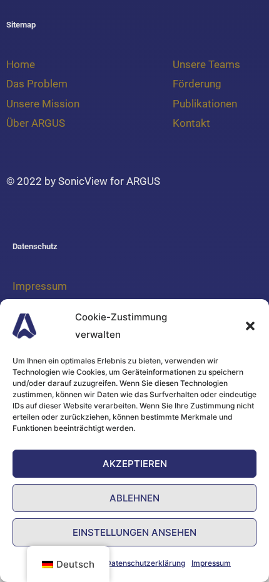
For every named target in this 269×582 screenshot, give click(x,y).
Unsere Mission (42, 103)
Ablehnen (134, 498)
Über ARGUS (35, 123)
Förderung (197, 83)
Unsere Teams (206, 64)
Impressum (211, 563)
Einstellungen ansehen (134, 532)
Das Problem (37, 83)
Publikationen (205, 103)
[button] (250, 326)
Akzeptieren (135, 464)
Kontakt (191, 123)
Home (22, 64)
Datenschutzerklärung (145, 563)
